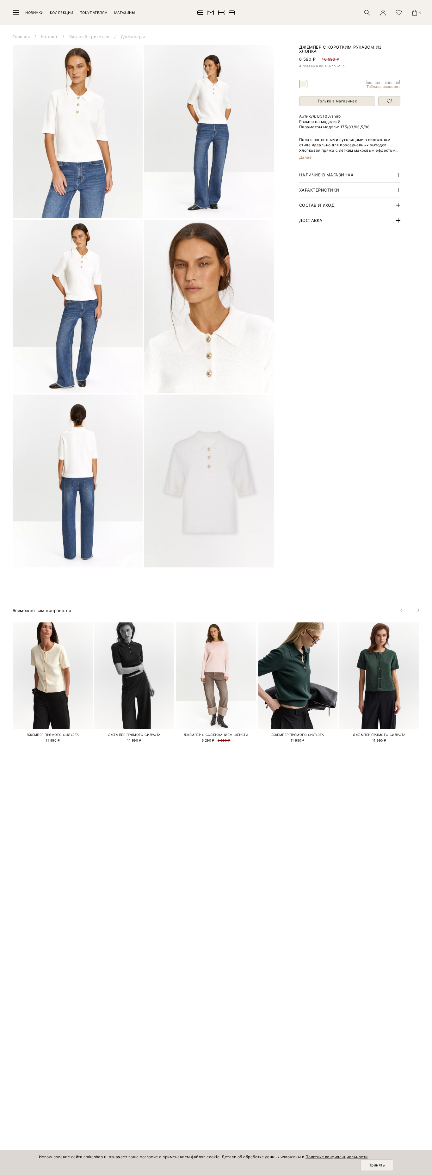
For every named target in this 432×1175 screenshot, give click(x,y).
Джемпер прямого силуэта (53, 734)
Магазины (124, 12)
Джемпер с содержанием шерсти (216, 734)
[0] (414, 12)
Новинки (34, 12)
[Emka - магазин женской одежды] (216, 12)
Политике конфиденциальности (336, 1156)
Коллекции (61, 12)
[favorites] (399, 12)
